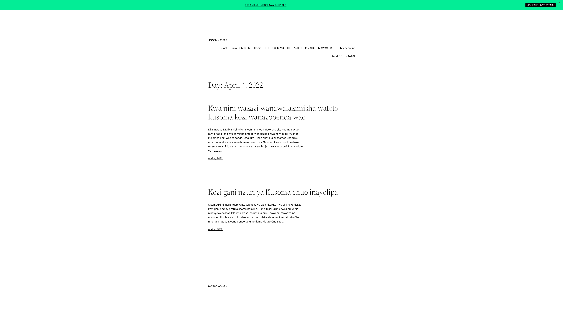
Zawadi (350, 55)
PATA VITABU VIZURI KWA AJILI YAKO (265, 5)
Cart (224, 48)
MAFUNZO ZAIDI (304, 48)
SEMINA (337, 55)
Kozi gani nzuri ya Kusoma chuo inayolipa (273, 192)
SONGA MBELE (217, 40)
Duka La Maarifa (240, 48)
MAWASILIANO (327, 48)
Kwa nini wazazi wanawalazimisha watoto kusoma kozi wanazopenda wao (273, 112)
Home (257, 48)
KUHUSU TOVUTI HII (277, 48)
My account (347, 48)
